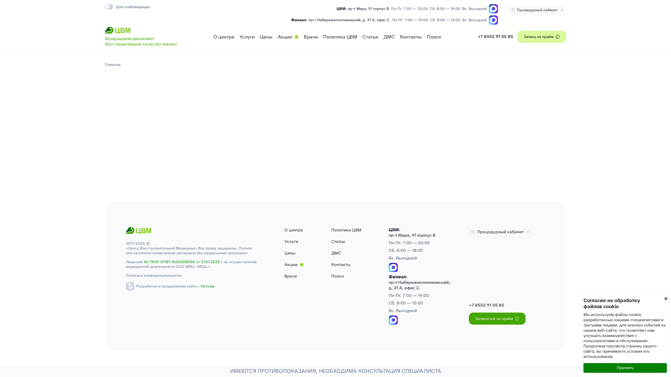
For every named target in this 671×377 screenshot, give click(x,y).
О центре (223, 37)
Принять (625, 367)
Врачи (311, 37)
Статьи (370, 37)
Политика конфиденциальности (154, 275)
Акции (285, 37)
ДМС (389, 37)
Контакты (411, 37)
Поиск (434, 37)
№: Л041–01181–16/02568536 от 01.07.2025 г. (183, 261)
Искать (429, 23)
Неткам (207, 286)
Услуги (247, 37)
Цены (266, 37)
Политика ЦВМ (340, 37)
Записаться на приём (494, 318)
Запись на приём (539, 36)
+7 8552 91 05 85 (495, 36)
